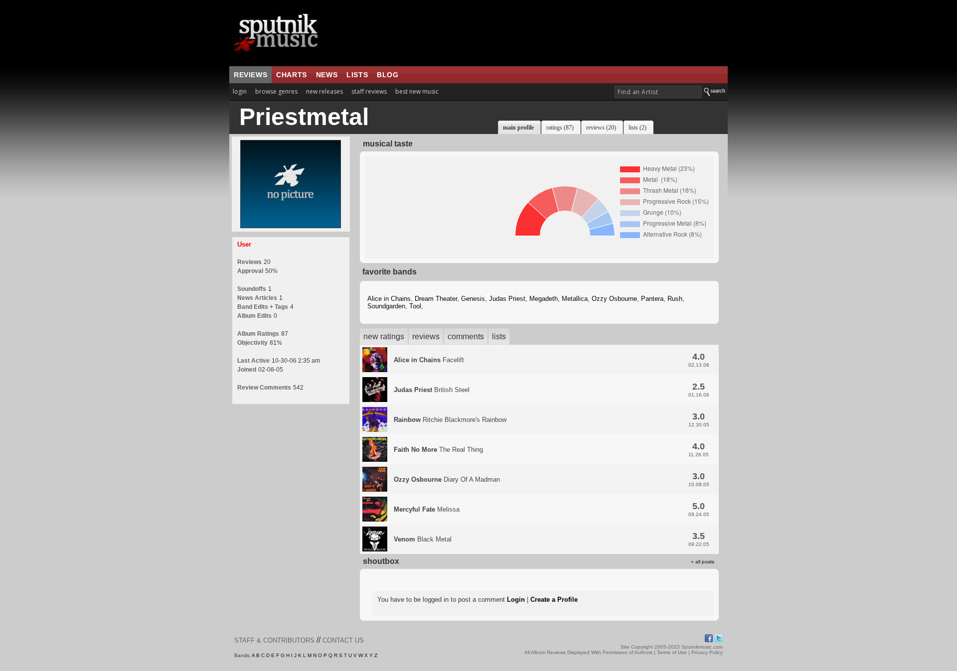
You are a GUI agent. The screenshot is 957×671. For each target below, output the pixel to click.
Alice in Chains (389, 298)
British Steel (432, 390)
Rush (674, 298)
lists (357, 75)
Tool (415, 306)
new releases (324, 91)
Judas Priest (507, 298)
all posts (704, 561)
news (326, 75)
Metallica (575, 298)
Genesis (473, 298)
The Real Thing (438, 449)
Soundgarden (386, 306)
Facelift (429, 360)
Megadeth (543, 298)
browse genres (276, 91)
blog (387, 75)
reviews (250, 75)
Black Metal (423, 539)
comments (466, 336)
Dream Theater (436, 298)
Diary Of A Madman (447, 479)
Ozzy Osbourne (614, 298)
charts (291, 75)
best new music (417, 91)
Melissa (427, 509)
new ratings (383, 336)
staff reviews (369, 91)
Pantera (652, 298)
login (240, 91)
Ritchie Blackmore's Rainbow (450, 419)
